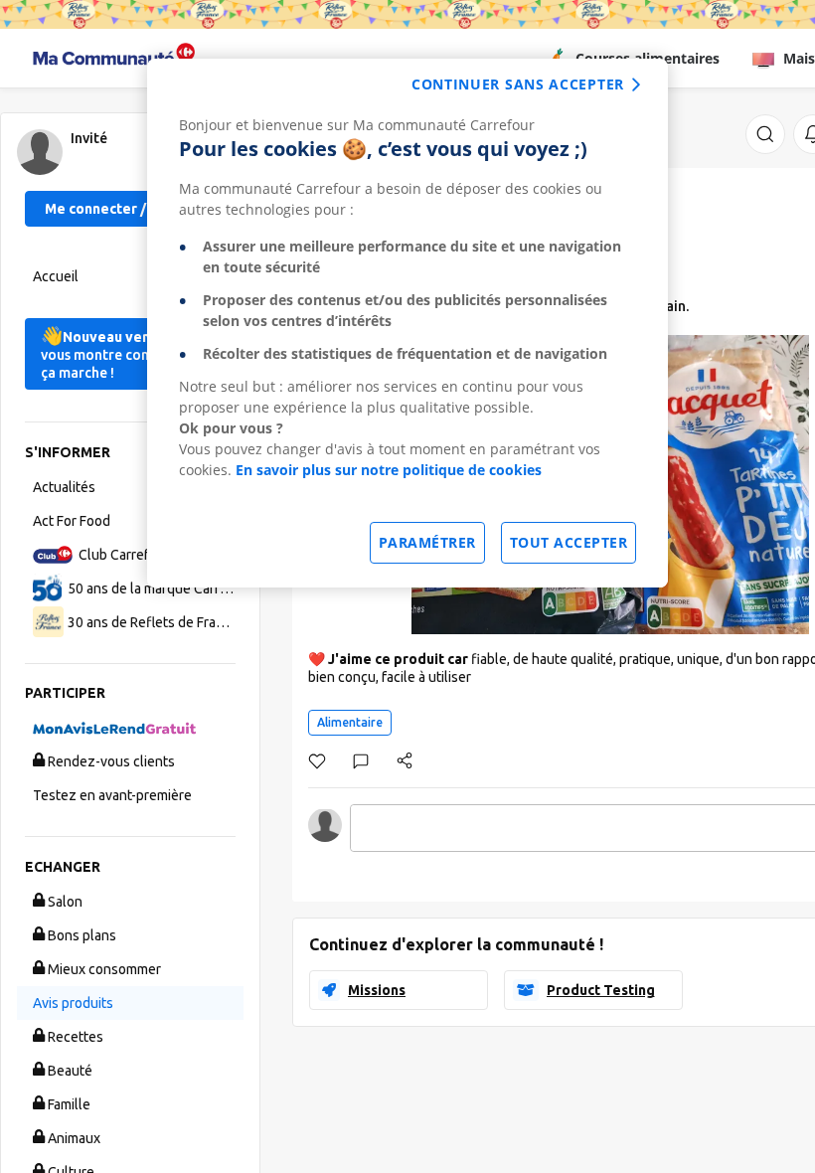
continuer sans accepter (517, 84)
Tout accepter (569, 542)
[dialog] (407, 323)
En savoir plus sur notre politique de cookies (389, 469)
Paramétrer (427, 542)
